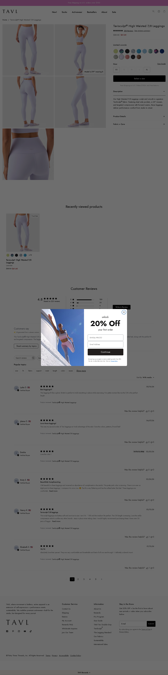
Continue (105, 352)
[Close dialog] (124, 312)
